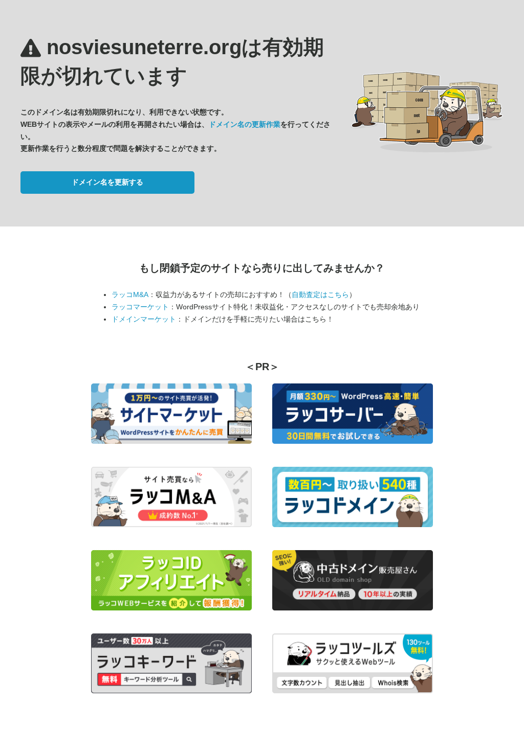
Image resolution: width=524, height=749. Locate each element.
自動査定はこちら (320, 294)
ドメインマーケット (144, 319)
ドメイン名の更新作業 (244, 124)
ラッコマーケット (140, 307)
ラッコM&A (130, 294)
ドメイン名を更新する (107, 182)
